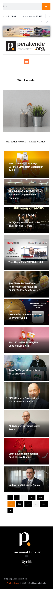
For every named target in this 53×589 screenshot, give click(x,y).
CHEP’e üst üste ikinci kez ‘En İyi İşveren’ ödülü (25, 316)
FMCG (23, 141)
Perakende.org (13, 583)
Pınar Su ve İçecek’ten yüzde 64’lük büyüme (24, 372)
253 (44, 504)
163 (31, 497)
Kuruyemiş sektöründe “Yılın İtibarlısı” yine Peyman (24, 224)
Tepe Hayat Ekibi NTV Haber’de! (25, 262)
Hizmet (41, 141)
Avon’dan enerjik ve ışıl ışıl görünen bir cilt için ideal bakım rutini (25, 166)
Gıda (32, 141)
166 (19, 504)
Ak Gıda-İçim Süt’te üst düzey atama (24, 428)
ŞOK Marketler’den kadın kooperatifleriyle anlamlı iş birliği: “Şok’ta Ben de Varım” (24, 286)
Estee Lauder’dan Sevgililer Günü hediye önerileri (23, 455)
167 (28, 504)
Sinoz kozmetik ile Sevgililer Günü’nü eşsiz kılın (23, 344)
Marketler (11, 141)
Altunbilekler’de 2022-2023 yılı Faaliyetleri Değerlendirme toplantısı (24, 194)
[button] (26, 61)
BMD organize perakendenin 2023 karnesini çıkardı (23, 400)
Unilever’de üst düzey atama (24, 485)
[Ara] (46, 6)
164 (40, 497)
